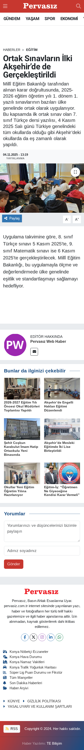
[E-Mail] (34, 352)
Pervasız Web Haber (48, 341)
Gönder (13, 564)
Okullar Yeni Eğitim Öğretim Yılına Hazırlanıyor (19, 491)
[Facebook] (25, 637)
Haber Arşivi (19, 688)
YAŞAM (32, 18)
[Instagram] (42, 637)
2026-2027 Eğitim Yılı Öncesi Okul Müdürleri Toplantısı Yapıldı (22, 406)
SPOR (50, 18)
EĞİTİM (32, 50)
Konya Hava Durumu (26, 657)
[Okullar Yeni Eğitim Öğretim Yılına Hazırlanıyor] (22, 473)
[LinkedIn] (51, 637)
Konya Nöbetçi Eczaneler (29, 652)
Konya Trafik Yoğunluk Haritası (33, 667)
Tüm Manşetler (21, 677)
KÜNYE (14, 701)
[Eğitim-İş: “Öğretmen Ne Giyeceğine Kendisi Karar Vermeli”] (62, 473)
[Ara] (78, 6)
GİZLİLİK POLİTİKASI (44, 701)
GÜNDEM (12, 18)
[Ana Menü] (5, 6)
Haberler (11, 50)
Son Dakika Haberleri (26, 683)
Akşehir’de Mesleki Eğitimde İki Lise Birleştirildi (59, 447)
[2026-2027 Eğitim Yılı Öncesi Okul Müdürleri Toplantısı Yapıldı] (22, 388)
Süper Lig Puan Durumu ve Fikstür (36, 672)
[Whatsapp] (59, 637)
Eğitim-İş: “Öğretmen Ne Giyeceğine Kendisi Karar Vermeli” (62, 491)
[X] (33, 637)
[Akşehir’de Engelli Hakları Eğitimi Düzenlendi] (62, 388)
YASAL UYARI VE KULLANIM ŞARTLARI (40, 706)
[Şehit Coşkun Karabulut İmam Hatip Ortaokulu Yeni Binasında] (22, 429)
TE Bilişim (54, 743)
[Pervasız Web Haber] (15, 344)
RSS (14, 729)
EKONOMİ (69, 18)
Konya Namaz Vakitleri (27, 662)
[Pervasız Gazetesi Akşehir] (40, 6)
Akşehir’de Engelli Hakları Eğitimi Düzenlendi (58, 406)
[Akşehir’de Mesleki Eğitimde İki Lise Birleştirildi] (62, 429)
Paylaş (14, 218)
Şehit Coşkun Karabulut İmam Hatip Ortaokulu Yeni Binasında (21, 448)
